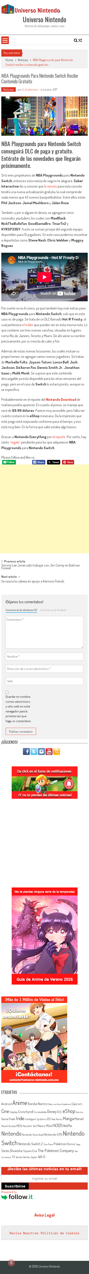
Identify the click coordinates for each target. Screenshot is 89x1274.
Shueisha (16, 1150)
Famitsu (79, 1112)
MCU (19, 1126)
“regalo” (15, 442)
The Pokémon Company (56, 1150)
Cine (5, 1111)
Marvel (79, 1118)
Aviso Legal (44, 1215)
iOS (49, 1119)
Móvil (49, 1126)
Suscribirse (15, 1186)
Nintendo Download (61, 399)
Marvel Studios (8, 1126)
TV (13, 1157)
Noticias (23, 60)
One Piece (48, 1144)
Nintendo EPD (53, 1134)
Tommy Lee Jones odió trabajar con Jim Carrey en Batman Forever (40, 567)
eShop (69, 1111)
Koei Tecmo (56, 1119)
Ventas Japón (30, 1157)
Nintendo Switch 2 (30, 1143)
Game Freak (8, 1119)
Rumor (71, 1144)
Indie (20, 1118)
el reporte (58, 436)
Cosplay (13, 1112)
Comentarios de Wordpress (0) (21, 610)
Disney (52, 1111)
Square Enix (30, 1151)
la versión (50, 186)
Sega (78, 1144)
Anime (19, 1103)
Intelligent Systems (35, 1119)
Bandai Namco (38, 1104)
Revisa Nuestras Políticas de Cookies (44, 1233)
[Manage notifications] (11, 1262)
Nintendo (11, 1133)
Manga (68, 1118)
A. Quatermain (30, 89)
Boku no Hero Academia (59, 1104)
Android (6, 1104)
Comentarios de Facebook (53, 610)
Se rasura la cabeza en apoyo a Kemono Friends (32, 581)
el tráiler (27, 324)
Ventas (19, 1157)
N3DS (58, 1125)
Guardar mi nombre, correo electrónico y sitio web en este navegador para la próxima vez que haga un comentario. (19, 709)
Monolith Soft (30, 1126)
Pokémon (60, 1143)
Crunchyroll (25, 1112)
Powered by (9, 1192)
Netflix (67, 1125)
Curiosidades (40, 1112)
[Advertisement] (44, 508)
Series (5, 1151)
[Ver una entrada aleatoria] (80, 40)
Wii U (41, 1156)
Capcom (77, 1104)
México (41, 1126)
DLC (59, 1112)
